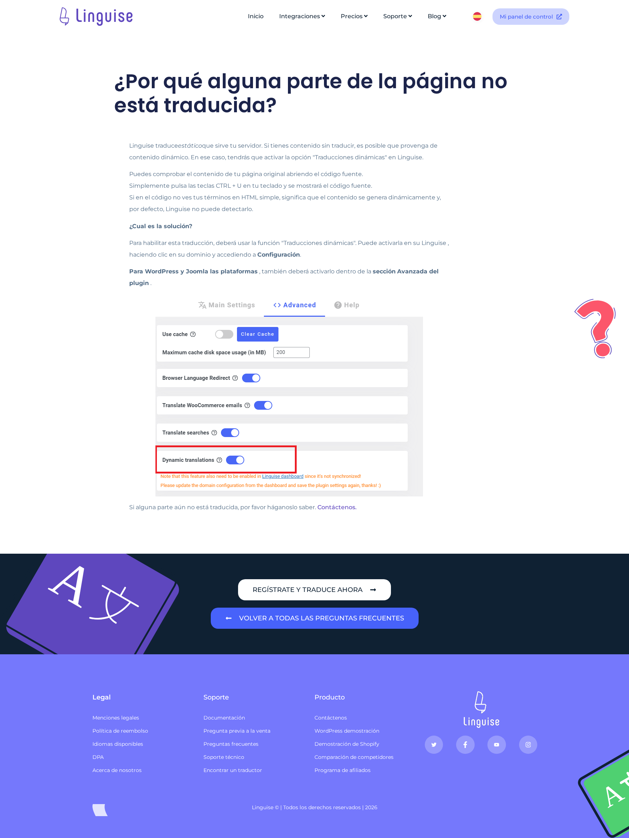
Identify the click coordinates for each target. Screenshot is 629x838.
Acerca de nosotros (117, 770)
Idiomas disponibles (117, 744)
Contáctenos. (337, 507)
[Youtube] (496, 745)
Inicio (256, 16)
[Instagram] (528, 745)
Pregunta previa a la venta (236, 731)
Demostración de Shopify (346, 744)
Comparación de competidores (353, 757)
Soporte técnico (223, 757)
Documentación (224, 717)
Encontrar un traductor (232, 770)
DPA (98, 757)
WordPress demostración (346, 731)
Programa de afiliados (342, 770)
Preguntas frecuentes (230, 744)
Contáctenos (330, 717)
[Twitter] (434, 745)
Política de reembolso (120, 731)
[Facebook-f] (465, 745)
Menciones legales (115, 717)
